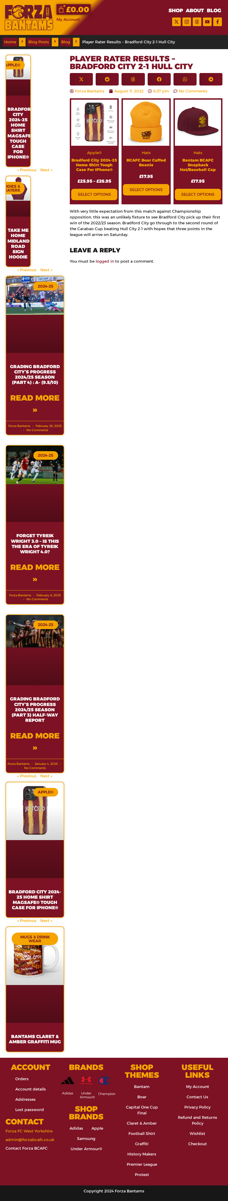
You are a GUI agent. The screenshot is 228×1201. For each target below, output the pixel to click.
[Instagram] (186, 21)
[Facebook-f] (217, 21)
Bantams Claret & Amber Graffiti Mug (35, 1039)
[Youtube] (207, 21)
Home (10, 41)
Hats (146, 152)
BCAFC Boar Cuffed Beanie (146, 162)
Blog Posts (38, 41)
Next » (46, 169)
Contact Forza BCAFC (27, 1148)
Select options (94, 194)
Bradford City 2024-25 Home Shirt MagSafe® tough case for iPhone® (21, 133)
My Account (68, 19)
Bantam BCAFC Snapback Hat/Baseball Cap (198, 165)
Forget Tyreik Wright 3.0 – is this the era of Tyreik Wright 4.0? (35, 543)
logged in (105, 261)
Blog (65, 41)
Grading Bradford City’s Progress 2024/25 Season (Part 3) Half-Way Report (35, 709)
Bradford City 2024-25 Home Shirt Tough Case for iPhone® (94, 165)
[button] (81, 79)
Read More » (35, 403)
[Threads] (197, 21)
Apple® (94, 152)
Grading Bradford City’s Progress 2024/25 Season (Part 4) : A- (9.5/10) (35, 374)
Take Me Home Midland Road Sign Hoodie (18, 244)
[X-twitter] (176, 21)
